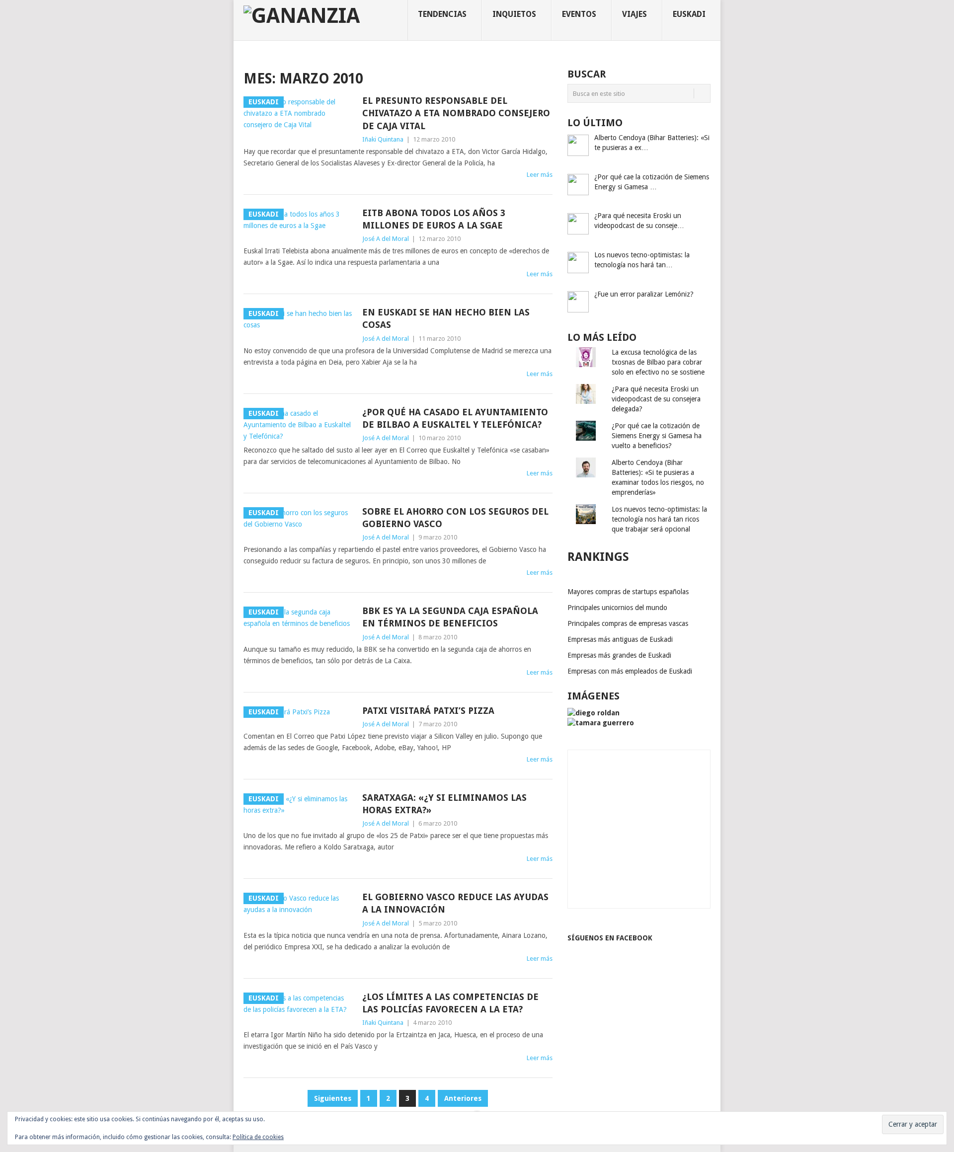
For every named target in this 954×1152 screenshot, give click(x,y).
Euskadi (689, 14)
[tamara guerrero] (600, 723)
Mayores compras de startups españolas (628, 592)
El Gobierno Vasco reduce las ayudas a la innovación (455, 903)
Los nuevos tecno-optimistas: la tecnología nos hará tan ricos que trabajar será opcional (659, 519)
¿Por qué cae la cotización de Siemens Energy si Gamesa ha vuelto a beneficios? (657, 436)
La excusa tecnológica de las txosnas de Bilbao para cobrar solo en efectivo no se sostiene (658, 362)
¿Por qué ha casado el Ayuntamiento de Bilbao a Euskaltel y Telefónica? (455, 418)
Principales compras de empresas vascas (627, 623)
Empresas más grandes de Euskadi (619, 655)
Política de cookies (258, 1137)
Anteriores (462, 1098)
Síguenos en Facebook (609, 938)
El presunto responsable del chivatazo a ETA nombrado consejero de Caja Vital (456, 113)
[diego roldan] (593, 713)
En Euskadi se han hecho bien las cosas (446, 318)
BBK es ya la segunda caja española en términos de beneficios (450, 617)
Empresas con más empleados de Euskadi (629, 671)
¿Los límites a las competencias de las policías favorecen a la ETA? (450, 1003)
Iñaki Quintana (382, 139)
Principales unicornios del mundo (617, 608)
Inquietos (514, 14)
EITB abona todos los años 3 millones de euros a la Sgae (433, 219)
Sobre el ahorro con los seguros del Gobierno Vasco (455, 517)
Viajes (634, 14)
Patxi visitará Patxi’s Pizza (428, 710)
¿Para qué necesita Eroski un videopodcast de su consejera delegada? (656, 399)
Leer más (540, 174)
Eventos (579, 14)
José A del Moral (385, 238)
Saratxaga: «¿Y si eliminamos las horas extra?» (444, 803)
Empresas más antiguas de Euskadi (620, 639)
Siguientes (332, 1098)
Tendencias (442, 14)
